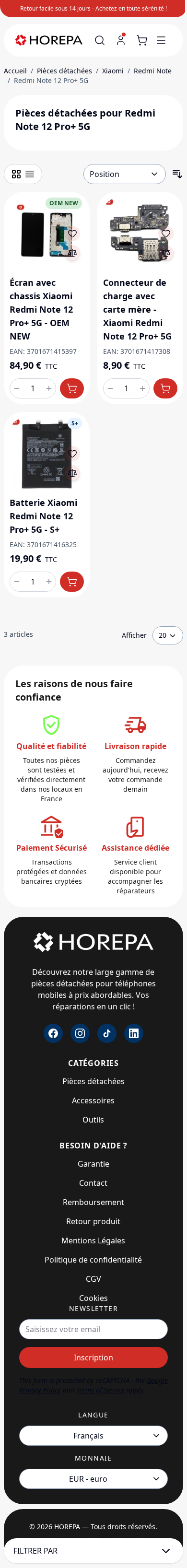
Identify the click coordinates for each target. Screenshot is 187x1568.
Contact (93, 1183)
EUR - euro (88, 1479)
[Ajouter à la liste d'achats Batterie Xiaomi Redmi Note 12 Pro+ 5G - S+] (72, 453)
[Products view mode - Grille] (16, 174)
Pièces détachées (64, 70)
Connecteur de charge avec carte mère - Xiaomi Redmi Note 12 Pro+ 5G (137, 309)
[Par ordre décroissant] (177, 174)
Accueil (15, 70)
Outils (93, 1119)
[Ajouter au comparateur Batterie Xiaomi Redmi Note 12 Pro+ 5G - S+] (72, 472)
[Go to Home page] (53, 40)
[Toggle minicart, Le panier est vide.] (142, 40)
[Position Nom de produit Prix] (124, 174)
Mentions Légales (93, 1240)
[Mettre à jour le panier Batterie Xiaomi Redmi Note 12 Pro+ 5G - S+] (72, 582)
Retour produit (93, 1221)
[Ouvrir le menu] (161, 40)
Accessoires (93, 1100)
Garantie (93, 1163)
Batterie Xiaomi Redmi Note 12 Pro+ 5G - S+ (43, 516)
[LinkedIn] (133, 1033)
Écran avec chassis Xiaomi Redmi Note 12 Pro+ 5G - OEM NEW (41, 309)
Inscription (93, 1357)
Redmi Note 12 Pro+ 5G (51, 80)
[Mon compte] (120, 40)
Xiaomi (113, 70)
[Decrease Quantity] (17, 388)
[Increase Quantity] (49, 388)
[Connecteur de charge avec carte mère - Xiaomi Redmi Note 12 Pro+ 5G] (140, 235)
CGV (93, 1279)
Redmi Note (153, 70)
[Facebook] (53, 1033)
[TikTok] (107, 1033)
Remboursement (93, 1202)
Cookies (93, 1298)
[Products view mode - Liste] (29, 174)
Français (88, 1435)
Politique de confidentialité (93, 1259)
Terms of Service (100, 1389)
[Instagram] (80, 1033)
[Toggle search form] (99, 40)
